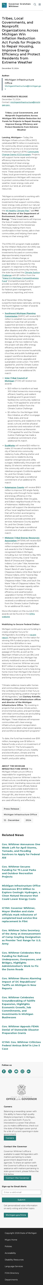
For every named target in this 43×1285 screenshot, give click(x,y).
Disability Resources (14, 1260)
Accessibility (10, 1253)
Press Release (11, 809)
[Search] (34, 4)
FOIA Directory (12, 1273)
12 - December (11, 820)
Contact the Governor (17, 1178)
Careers (10, 1138)
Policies (8, 1246)
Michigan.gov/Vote (16, 1215)
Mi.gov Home (11, 1240)
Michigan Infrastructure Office (20, 814)
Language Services (14, 1266)
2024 (28, 820)
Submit (21, 1200)
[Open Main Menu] (39, 4)
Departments (11, 1280)
